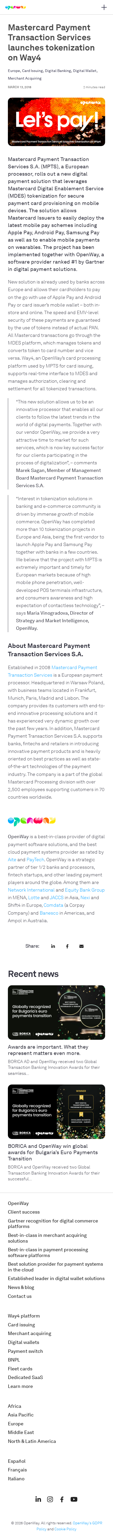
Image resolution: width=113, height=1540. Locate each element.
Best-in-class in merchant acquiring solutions (47, 1238)
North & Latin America (32, 1441)
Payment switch (25, 1351)
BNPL (14, 1360)
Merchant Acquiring (25, 78)
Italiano (16, 1479)
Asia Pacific (21, 1415)
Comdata (53, 905)
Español (16, 1461)
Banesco (49, 913)
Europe (14, 71)
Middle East (21, 1432)
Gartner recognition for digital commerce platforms (53, 1224)
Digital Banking (58, 71)
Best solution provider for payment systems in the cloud (55, 1267)
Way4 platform (24, 1316)
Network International (31, 890)
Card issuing (21, 1325)
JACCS (57, 897)
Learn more (20, 1386)
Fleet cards (20, 1369)
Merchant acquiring (29, 1333)
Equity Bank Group (85, 890)
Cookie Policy (65, 1529)
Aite (12, 860)
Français (17, 1470)
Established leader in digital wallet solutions (56, 1278)
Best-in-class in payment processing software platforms (48, 1252)
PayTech (35, 860)
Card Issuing (32, 71)
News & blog (21, 1287)
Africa (14, 1406)
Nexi (85, 897)
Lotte (34, 897)
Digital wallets (23, 1342)
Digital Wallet (84, 71)
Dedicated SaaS (25, 1377)
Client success (24, 1212)
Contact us (20, 1296)
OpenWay (18, 1203)
